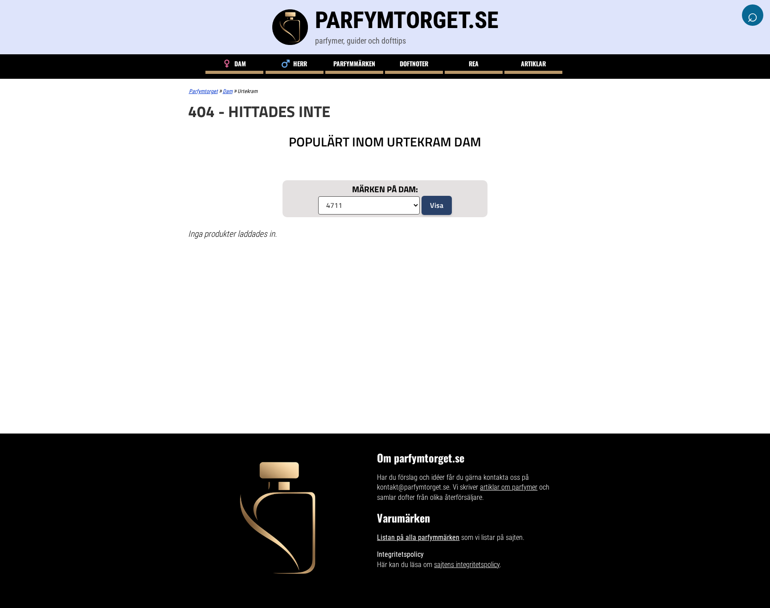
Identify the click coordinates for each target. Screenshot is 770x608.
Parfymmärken (354, 63)
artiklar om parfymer (508, 487)
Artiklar (533, 63)
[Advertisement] (385, 311)
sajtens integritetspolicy (467, 564)
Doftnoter (414, 63)
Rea (474, 63)
